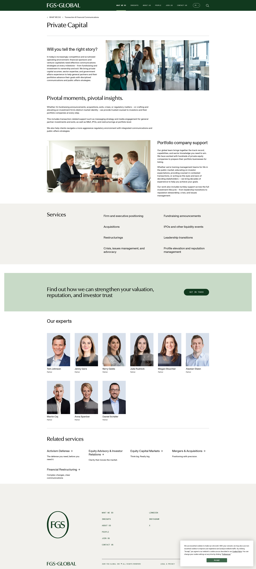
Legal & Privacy (167, 564)
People (158, 5)
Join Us (169, 5)
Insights (134, 5)
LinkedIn (153, 513)
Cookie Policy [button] (237, 551)
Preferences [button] (226, 554)
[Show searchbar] (207, 5)
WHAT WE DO (55, 17)
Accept (217, 560)
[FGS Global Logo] (63, 5)
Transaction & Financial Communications (82, 17)
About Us (147, 5)
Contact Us (182, 5)
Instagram (154, 519)
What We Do (121, 5)
